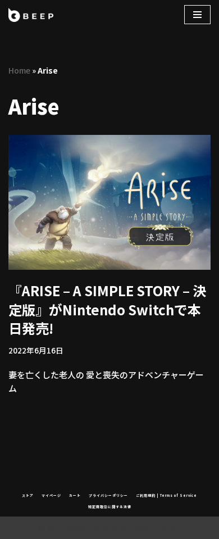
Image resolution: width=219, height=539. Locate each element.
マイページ (51, 495)
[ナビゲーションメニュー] (197, 14)
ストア (28, 495)
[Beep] (30, 15)
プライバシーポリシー (108, 495)
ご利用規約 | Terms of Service (166, 495)
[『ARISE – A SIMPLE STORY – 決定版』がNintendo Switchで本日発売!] (109, 202)
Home (19, 70)
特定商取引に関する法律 (109, 506)
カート (75, 495)
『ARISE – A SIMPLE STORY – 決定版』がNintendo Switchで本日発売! (107, 309)
